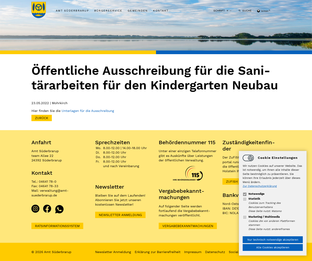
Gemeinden (138, 10)
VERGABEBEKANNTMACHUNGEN (187, 226)
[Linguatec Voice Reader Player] (268, 11)
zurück (41, 118)
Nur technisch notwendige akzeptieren (272, 239)
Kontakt (160, 10)
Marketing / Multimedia (264, 216)
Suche (247, 10)
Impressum (193, 252)
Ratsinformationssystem (57, 226)
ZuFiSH (232, 181)
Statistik (254, 198)
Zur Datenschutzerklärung (260, 186)
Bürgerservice (108, 10)
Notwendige (256, 193)
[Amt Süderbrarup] (42, 10)
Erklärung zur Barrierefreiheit (158, 252)
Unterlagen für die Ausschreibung (88, 111)
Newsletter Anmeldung (120, 215)
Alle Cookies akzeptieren (272, 247)
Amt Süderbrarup (72, 10)
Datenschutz (215, 252)
